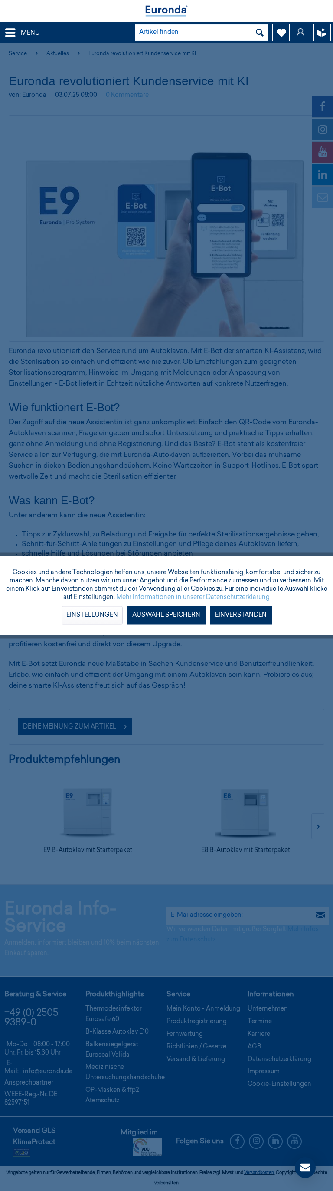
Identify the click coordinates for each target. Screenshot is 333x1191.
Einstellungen (92, 615)
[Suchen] (259, 32)
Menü (30, 33)
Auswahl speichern (166, 615)
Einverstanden (241, 615)
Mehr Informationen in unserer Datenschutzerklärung (193, 598)
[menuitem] (22, 32)
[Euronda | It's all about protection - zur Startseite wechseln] (166, 11)
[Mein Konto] (300, 32)
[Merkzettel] (281, 32)
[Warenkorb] (322, 32)
